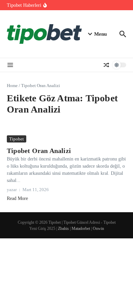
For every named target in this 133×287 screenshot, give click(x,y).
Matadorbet (81, 228)
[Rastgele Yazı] (106, 65)
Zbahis (63, 228)
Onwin (98, 228)
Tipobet (16, 138)
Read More (17, 198)
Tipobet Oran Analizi (39, 150)
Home (12, 85)
